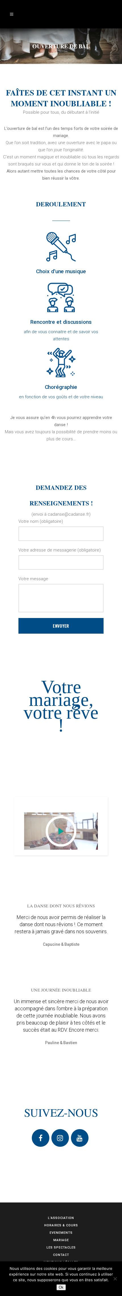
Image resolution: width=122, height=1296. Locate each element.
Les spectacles (61, 1247)
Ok (61, 1287)
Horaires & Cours (61, 1225)
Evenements (61, 1233)
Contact (61, 1255)
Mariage (61, 1240)
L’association (61, 1218)
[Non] (115, 1279)
